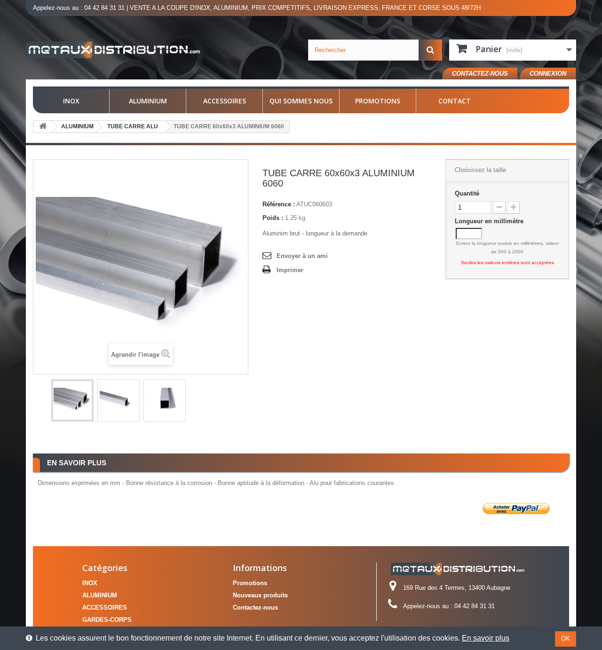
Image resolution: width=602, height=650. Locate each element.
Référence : (278, 204)
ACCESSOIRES (224, 100)
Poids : (272, 217)
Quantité (467, 193)
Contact (454, 100)
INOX (71, 100)
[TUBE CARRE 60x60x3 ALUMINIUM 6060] (72, 400)
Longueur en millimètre (490, 221)
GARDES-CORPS (107, 619)
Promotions (377, 100)
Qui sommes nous (301, 100)
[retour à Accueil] (43, 127)
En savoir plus (485, 638)
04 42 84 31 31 (104, 7)
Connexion (548, 73)
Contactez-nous (480, 73)
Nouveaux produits (260, 595)
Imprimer (290, 270)
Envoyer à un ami (302, 255)
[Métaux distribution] (113, 49)
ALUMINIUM (148, 100)
